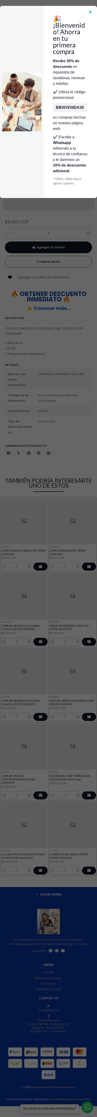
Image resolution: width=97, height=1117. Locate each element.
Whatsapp (62, 143)
